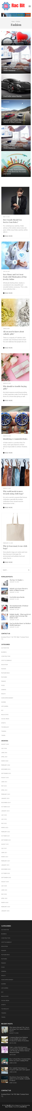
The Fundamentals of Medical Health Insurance (19, 606)
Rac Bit (9, 1105)
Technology (5, 727)
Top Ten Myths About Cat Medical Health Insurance (20, 624)
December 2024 (5, 802)
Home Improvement (7, 698)
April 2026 (4, 756)
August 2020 (5, 881)
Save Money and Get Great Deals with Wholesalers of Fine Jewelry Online (15, 276)
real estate (4, 714)
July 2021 (4, 848)
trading (3, 731)
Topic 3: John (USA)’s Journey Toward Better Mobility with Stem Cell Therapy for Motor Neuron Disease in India (19, 1049)
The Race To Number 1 (16, 580)
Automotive (6, 76)
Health (5, 33)
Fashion (3, 668)
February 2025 (5, 794)
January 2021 (5, 865)
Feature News (5, 673)
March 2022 (4, 827)
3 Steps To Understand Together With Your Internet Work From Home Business (15, 68)
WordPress (23, 1107)
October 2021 (5, 836)
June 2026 (4, 752)
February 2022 (5, 831)
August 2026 (5, 744)
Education (4, 664)
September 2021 (6, 840)
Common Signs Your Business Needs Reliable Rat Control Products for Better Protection (19, 1039)
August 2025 (5, 777)
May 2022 (4, 823)
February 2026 (5, 765)
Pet (2, 710)
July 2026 (4, 748)
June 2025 (4, 781)
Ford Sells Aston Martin (12, 96)
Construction (5, 656)
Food (3, 685)
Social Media (5, 718)
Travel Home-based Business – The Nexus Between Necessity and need (15, 171)
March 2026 (4, 761)
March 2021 (4, 856)
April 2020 (4, 898)
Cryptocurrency (6, 660)
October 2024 (5, 806)
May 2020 (4, 894)
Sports (3, 723)
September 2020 (6, 877)
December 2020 (5, 869)
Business (5, 47)
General (3, 689)
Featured (4, 677)
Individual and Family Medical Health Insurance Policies (15, 41)
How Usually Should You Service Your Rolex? (12, 221)
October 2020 (5, 873)
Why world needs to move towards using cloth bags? (13, 492)
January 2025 (5, 798)
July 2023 (4, 815)
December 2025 (5, 769)
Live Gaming (4, 706)
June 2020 (4, 890)
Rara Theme (8, 1107)
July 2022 (4, 819)
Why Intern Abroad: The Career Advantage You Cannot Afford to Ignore (19, 1029)
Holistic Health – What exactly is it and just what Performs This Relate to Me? (20, 616)
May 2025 (4, 786)
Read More (8, 236)
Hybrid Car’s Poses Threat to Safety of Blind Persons (14, 121)
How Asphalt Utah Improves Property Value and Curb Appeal (19, 1069)
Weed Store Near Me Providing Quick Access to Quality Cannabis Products (19, 1078)
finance (3, 681)
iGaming (3, 702)
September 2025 (6, 773)
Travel (4, 153)
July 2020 (4, 886)
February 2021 (5, 861)
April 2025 (4, 790)
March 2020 (4, 902)
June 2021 (4, 852)
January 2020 (5, 911)
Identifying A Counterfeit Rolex (15, 439)
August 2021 (5, 844)
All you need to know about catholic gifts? (13, 332)
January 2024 (5, 811)
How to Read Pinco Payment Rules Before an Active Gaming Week (20, 1059)
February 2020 (5, 906)
